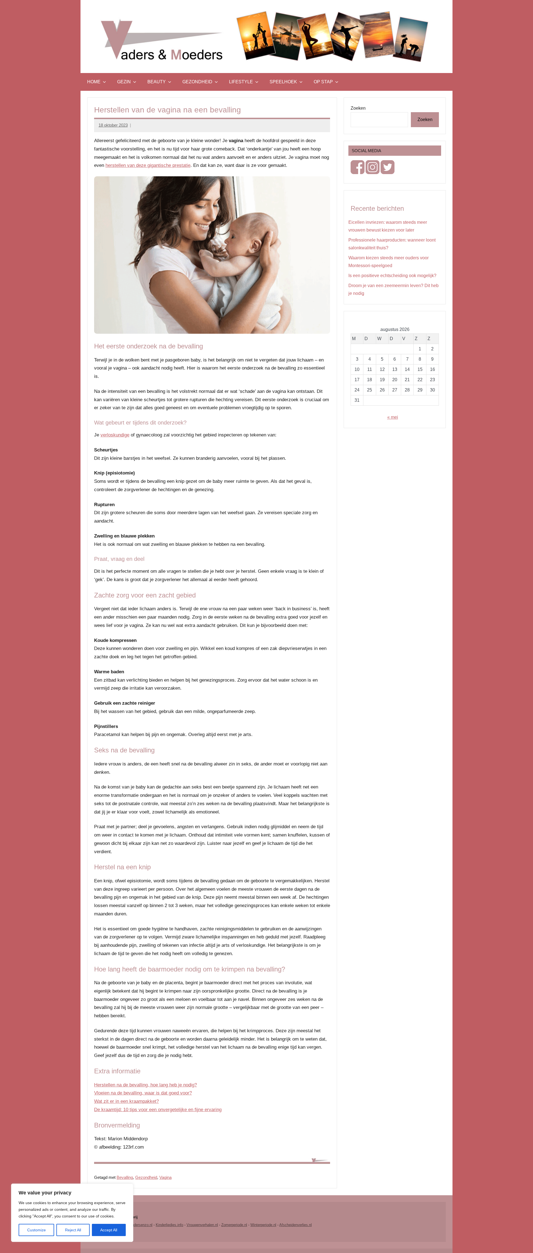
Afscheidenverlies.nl (295, 1225)
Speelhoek (283, 81)
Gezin (124, 81)
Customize (36, 1230)
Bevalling (125, 1177)
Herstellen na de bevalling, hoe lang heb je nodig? (145, 1085)
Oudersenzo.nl (140, 1225)
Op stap (323, 81)
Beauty (156, 81)
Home (93, 81)
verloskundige (114, 435)
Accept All (108, 1230)
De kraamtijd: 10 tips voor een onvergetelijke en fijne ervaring (158, 1109)
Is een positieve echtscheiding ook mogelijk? (392, 275)
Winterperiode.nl (263, 1225)
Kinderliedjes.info (169, 1225)
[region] (72, 1213)
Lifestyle (241, 81)
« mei (392, 417)
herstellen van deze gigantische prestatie (147, 165)
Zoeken (358, 108)
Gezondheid (197, 81)
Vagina (165, 1177)
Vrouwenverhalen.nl (202, 1225)
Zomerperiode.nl (234, 1225)
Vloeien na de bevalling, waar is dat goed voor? (143, 1093)
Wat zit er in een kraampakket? (126, 1101)
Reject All (73, 1230)
